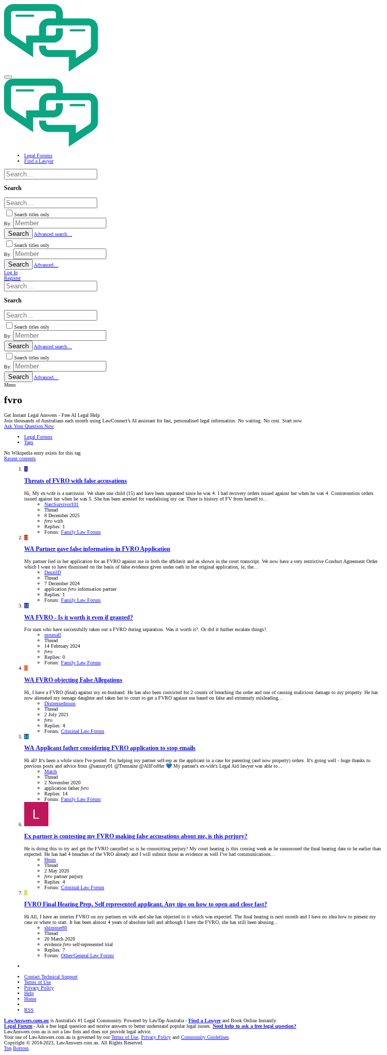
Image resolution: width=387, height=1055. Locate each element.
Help (29, 993)
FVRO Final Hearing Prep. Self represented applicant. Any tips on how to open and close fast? (145, 904)
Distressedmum (60, 703)
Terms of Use (37, 982)
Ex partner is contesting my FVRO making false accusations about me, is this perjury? (135, 836)
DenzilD (52, 572)
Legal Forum (18, 1026)
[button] (8, 77)
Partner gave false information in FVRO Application (97, 549)
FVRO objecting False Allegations (73, 680)
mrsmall (52, 635)
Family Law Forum (81, 532)
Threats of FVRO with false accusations (75, 481)
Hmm (50, 859)
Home (30, 999)
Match (50, 771)
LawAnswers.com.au (26, 1020)
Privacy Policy (39, 987)
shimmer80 (55, 927)
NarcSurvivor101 (61, 504)
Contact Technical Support (51, 976)
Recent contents (20, 458)
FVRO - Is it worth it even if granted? (78, 617)
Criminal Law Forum (82, 731)
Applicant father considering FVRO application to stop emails (110, 748)
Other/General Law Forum (87, 955)
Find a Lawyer (204, 1020)
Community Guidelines (205, 1037)
